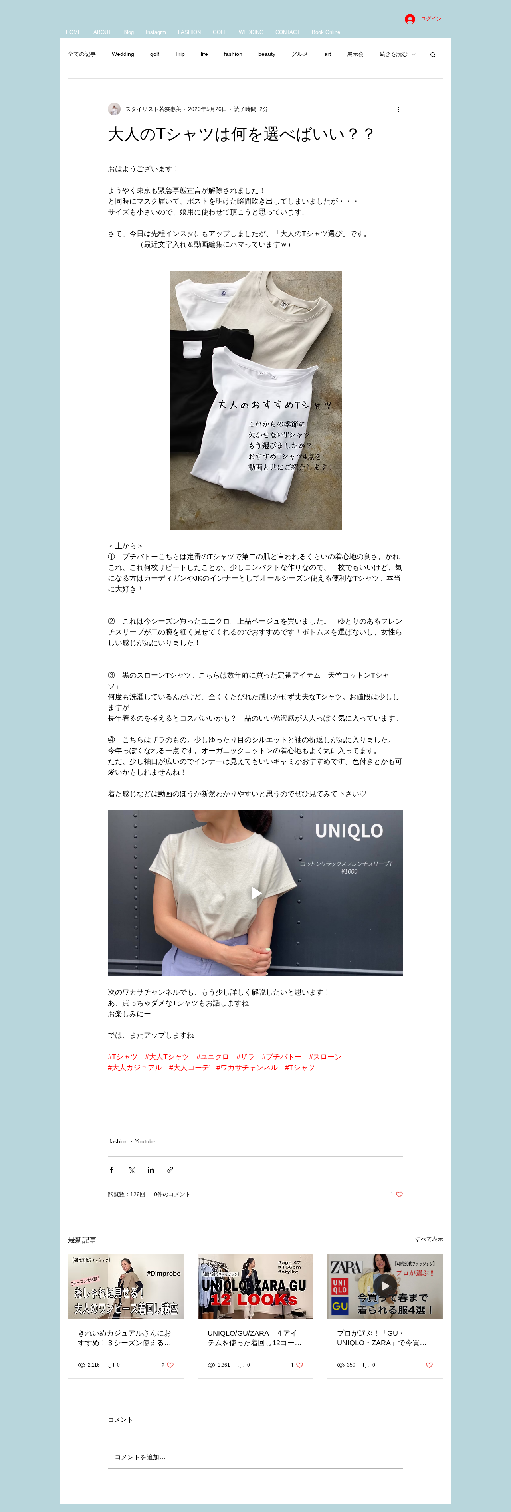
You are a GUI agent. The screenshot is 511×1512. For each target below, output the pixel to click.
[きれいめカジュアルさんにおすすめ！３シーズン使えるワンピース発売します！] (126, 1286)
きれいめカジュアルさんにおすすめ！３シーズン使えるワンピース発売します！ (124, 1338)
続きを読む (394, 54)
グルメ (299, 54)
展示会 (355, 54)
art (327, 54)
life (204, 54)
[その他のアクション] (398, 109)
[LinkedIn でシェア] (150, 1169)
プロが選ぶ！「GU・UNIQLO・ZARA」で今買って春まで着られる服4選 (382, 1338)
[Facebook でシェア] (111, 1169)
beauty (266, 54)
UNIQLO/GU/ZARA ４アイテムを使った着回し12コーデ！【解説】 (252, 1338)
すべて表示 (429, 1239)
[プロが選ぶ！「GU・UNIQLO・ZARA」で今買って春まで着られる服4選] (385, 1286)
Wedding (123, 54)
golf (154, 54)
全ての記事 (82, 54)
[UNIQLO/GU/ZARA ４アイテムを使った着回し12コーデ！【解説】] (255, 1286)
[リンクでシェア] (170, 1169)
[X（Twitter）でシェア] (131, 1169)
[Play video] (255, 893)
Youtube (145, 1141)
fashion (233, 54)
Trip (180, 54)
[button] (433, 54)
